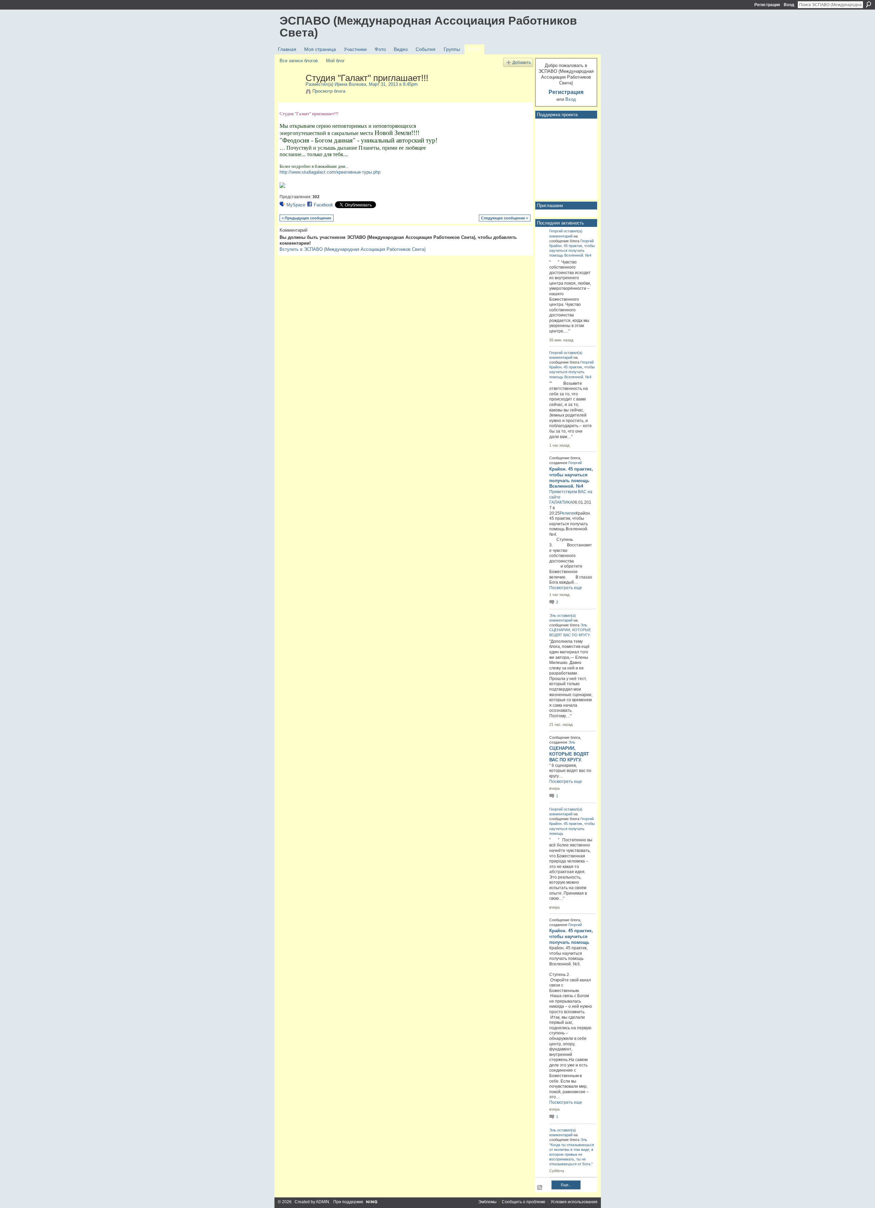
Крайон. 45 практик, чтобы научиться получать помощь (572, 828)
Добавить (521, 62)
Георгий (556, 231)
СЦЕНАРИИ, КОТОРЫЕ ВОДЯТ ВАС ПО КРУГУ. (569, 754)
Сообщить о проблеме (524, 1201)
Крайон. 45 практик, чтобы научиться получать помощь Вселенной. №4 (572, 250)
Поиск (868, 4)
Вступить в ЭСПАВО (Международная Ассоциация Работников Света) (353, 249)
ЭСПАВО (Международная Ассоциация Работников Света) (428, 26)
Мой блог (335, 60)
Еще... (566, 1185)
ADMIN (322, 1201)
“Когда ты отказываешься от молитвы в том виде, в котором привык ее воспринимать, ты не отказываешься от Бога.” (571, 1154)
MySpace (295, 204)
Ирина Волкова (350, 84)
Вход (789, 4)
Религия (568, 513)
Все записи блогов (299, 60)
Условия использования (574, 1201)
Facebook (323, 204)
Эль (552, 615)
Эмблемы (487, 1201)
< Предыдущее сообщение (306, 218)
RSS (540, 1188)
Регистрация (767, 4)
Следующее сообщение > (504, 218)
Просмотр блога (328, 91)
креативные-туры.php (330, 172)
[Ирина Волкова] (290, 92)
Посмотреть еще (565, 587)
